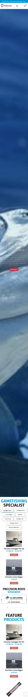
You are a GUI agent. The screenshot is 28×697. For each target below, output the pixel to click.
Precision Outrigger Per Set (14, 549)
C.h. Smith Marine (14, 602)
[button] (17, 6)
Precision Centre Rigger (14, 577)
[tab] (7, 510)
